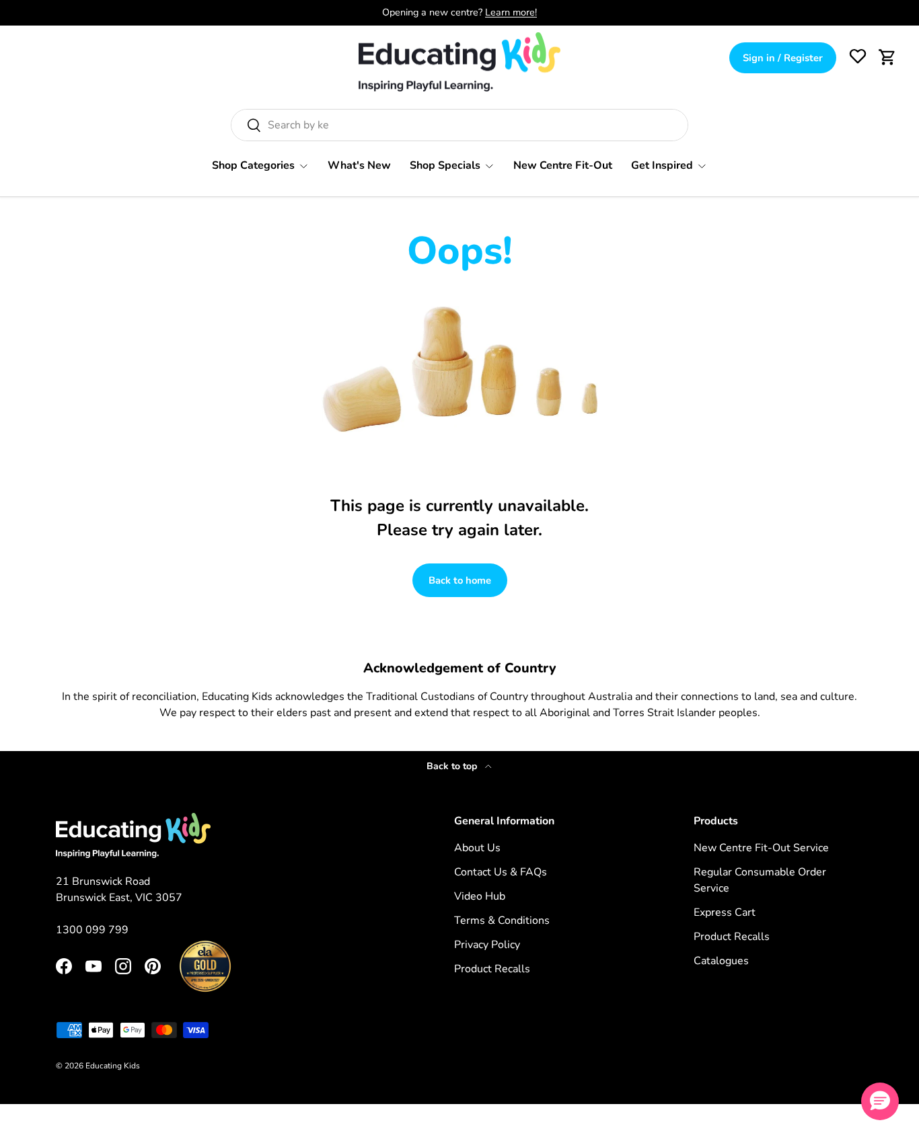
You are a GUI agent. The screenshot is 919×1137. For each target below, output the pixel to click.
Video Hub (479, 896)
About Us (477, 847)
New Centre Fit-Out (562, 165)
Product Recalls (492, 969)
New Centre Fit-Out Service (761, 847)
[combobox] (459, 125)
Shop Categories (253, 165)
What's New (359, 165)
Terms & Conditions (502, 920)
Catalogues (721, 960)
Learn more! (511, 12)
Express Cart (725, 912)
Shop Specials (445, 165)
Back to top (453, 766)
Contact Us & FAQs (500, 872)
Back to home (460, 580)
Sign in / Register (783, 58)
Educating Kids (112, 1065)
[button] (887, 57)
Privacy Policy (487, 944)
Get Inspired (662, 165)
